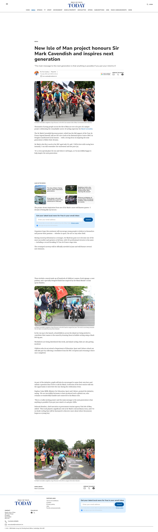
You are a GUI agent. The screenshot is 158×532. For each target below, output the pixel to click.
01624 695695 (14, 521)
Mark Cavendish (87, 129)
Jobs (47, 506)
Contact (48, 502)
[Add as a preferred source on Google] (105, 74)
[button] (7, 4)
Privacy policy (50, 504)
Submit (88, 220)
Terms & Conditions (52, 501)
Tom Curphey (45, 72)
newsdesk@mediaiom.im (15, 524)
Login (151, 4)
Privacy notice (75, 223)
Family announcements (53, 508)
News (36, 41)
